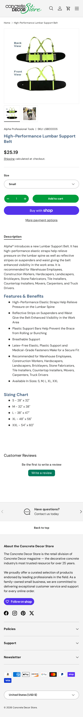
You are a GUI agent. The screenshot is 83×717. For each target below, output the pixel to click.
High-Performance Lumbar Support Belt (36, 22)
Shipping (9, 158)
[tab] (13, 236)
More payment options (41, 220)
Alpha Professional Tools (19, 129)
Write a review (41, 473)
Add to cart (55, 198)
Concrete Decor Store (25, 707)
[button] (68, 8)
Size (6, 175)
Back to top (41, 527)
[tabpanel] (41, 336)
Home (7, 22)
